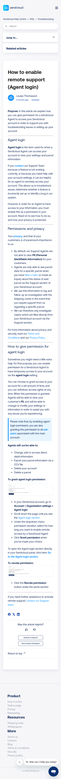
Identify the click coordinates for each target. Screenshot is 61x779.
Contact (12, 740)
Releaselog (14, 712)
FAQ (32, 19)
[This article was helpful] (26, 629)
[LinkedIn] (18, 614)
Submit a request (30, 638)
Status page (14, 705)
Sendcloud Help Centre (14, 19)
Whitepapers (15, 726)
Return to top (15, 653)
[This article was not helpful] (34, 629)
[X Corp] (13, 614)
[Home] (13, 8)
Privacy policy (15, 755)
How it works (15, 701)
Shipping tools (15, 723)
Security (12, 751)
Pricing (11, 709)
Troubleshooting (45, 19)
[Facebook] (9, 614)
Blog (10, 744)
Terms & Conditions (18, 748)
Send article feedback (30, 643)
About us (13, 736)
